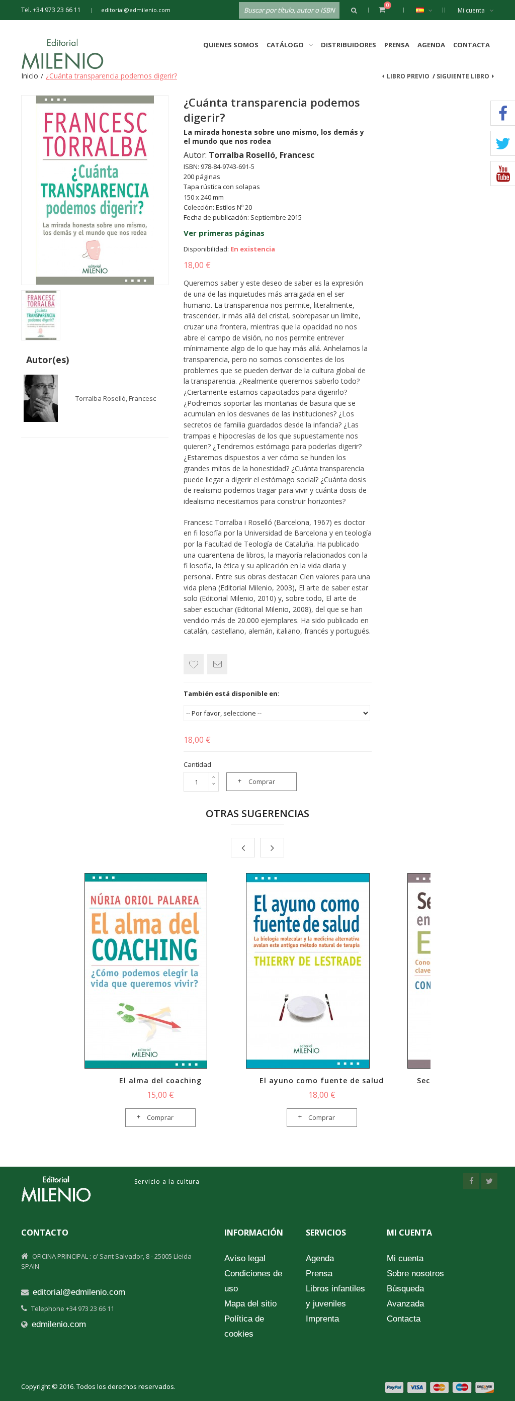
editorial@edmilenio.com (135, 10)
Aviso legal (245, 1258)
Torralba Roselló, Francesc (115, 398)
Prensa (396, 44)
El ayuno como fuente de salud (322, 1080)
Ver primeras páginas (224, 233)
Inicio (29, 75)
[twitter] (489, 1181)
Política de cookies (244, 1326)
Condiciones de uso (253, 1281)
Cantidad (197, 764)
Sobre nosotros (415, 1273)
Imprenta (322, 1319)
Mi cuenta (471, 10)
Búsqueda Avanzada (405, 1296)
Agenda (431, 44)
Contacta (471, 44)
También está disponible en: (232, 693)
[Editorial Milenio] (71, 54)
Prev (243, 847)
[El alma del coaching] (160, 971)
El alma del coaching (160, 1080)
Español (427, 10)
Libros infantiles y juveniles (335, 1296)
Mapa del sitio (250, 1303)
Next (272, 847)
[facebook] (471, 1181)
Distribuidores (348, 44)
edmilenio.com (59, 1324)
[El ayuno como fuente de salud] (321, 971)
